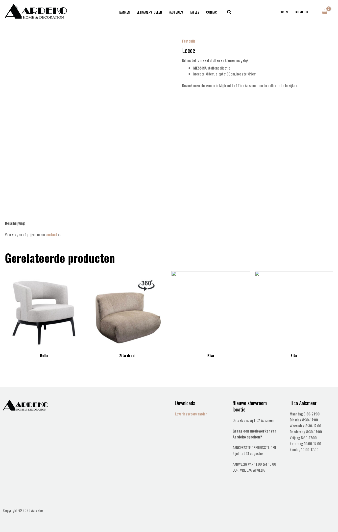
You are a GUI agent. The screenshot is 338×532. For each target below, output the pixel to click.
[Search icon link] (229, 12)
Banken (124, 12)
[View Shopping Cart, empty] (324, 12)
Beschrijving (15, 223)
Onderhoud (301, 12)
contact (51, 234)
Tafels (194, 12)
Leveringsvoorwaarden (191, 413)
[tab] (15, 223)
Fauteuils (176, 12)
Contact (212, 12)
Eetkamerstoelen (149, 12)
